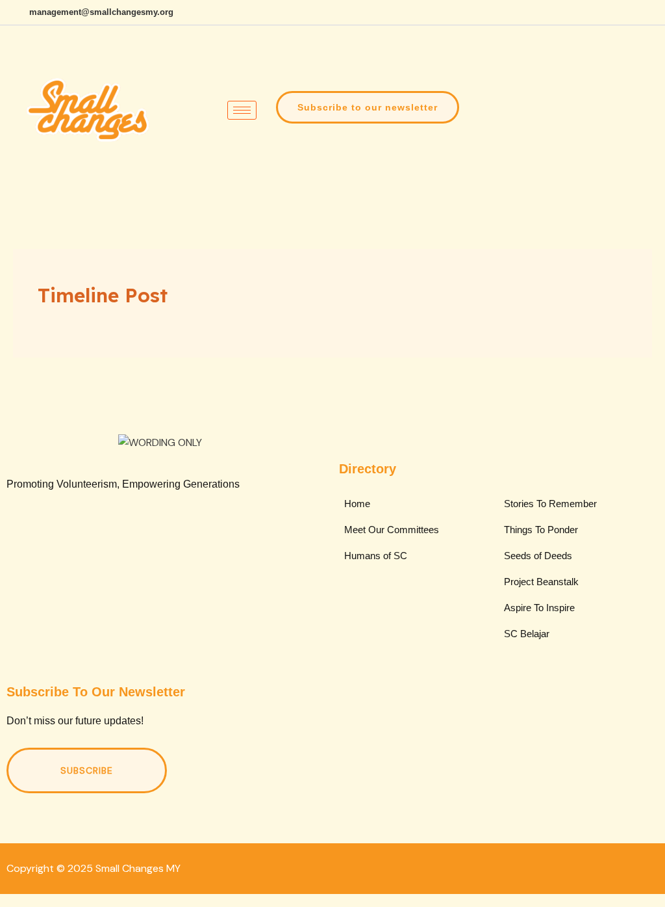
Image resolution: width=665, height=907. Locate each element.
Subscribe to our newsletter (367, 107)
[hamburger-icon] (242, 110)
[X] (586, 12)
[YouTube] (630, 12)
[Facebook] (563, 12)
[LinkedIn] (608, 12)
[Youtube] (194, 540)
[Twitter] (123, 540)
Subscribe (86, 770)
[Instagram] (652, 12)
